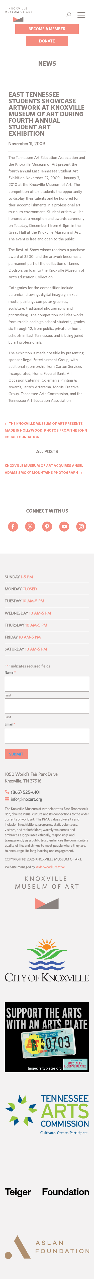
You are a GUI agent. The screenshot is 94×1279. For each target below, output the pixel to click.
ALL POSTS (47, 451)
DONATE (47, 41)
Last (8, 717)
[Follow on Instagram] (81, 527)
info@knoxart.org (26, 799)
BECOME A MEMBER (47, 28)
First (8, 695)
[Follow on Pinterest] (47, 527)
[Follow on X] (30, 527)
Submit (16, 754)
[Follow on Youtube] (64, 527)
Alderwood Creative (50, 867)
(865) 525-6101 (25, 792)
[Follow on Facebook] (13, 527)
